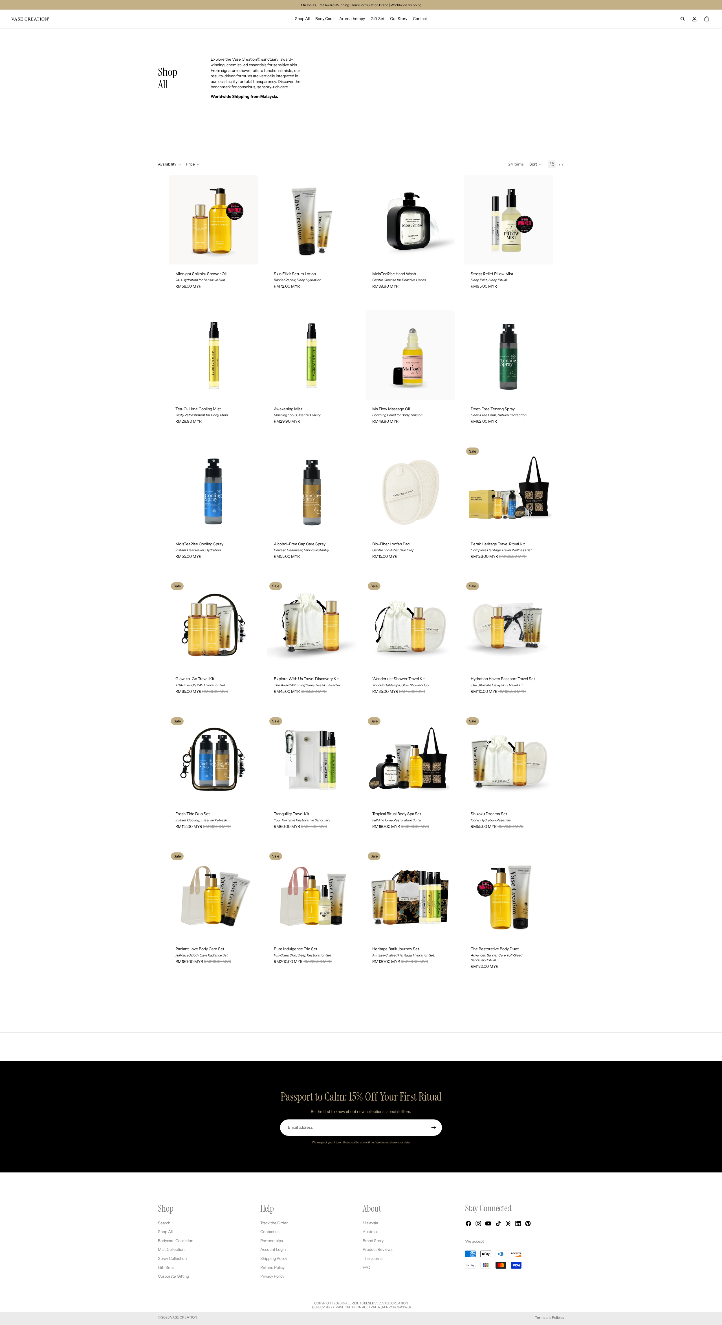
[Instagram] (478, 1223)
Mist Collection (171, 1249)
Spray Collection (172, 1258)
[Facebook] (468, 1223)
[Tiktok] (498, 1223)
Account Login (273, 1249)
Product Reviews (378, 1249)
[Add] (446, 256)
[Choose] (249, 256)
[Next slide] (249, 219)
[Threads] (508, 1223)
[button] (535, 164)
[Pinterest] (528, 1223)
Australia (370, 1231)
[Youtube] (488, 1223)
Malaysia (370, 1222)
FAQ (366, 1267)
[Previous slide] (177, 219)
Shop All (165, 1231)
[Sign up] (434, 1128)
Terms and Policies (549, 1317)
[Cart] (707, 19)
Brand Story (373, 1240)
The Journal (373, 1258)
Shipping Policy (273, 1258)
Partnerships (271, 1240)
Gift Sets (166, 1267)
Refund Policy (272, 1267)
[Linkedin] (518, 1223)
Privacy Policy (272, 1276)
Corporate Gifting (173, 1276)
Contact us (269, 1231)
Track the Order (274, 1222)
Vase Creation (183, 1317)
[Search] (682, 19)
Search (164, 1222)
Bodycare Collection (175, 1240)
